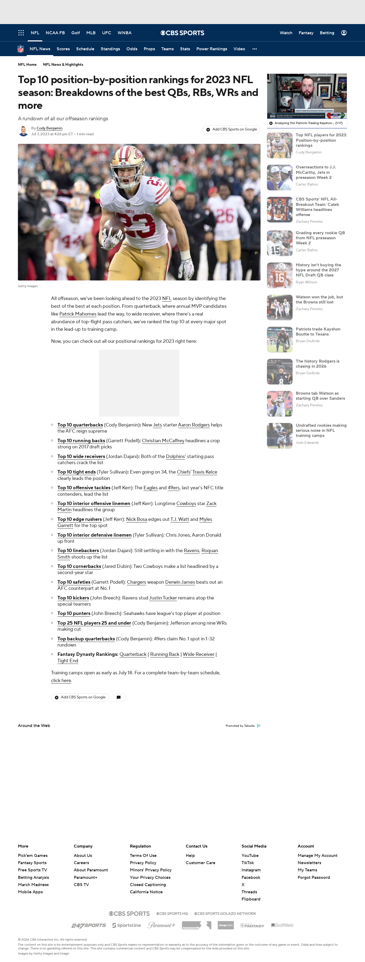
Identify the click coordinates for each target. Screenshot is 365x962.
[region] (307, 96)
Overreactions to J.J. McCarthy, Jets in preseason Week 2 (316, 172)
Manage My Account (317, 855)
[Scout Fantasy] (252, 925)
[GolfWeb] (282, 925)
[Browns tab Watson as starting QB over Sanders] (280, 404)
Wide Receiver (198, 654)
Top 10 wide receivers (81, 456)
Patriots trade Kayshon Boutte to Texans (318, 331)
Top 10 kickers (73, 598)
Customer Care (200, 862)
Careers (81, 862)
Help (190, 855)
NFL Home (27, 64)
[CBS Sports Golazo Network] (225, 913)
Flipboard (251, 899)
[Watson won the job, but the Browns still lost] (280, 307)
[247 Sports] (88, 924)
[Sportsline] (126, 924)
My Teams (307, 870)
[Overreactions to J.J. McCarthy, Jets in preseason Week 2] (280, 177)
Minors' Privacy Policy (151, 870)
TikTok (248, 862)
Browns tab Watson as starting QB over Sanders (320, 396)
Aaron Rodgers (194, 425)
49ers (174, 488)
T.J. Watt (179, 519)
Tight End (67, 661)
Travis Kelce (204, 472)
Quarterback (132, 654)
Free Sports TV (32, 870)
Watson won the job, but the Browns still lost (319, 299)
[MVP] (226, 923)
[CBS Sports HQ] (172, 913)
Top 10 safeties (73, 582)
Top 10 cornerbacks (79, 566)
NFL (167, 298)
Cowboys (186, 504)
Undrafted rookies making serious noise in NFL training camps (321, 430)
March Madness (33, 884)
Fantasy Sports (32, 862)
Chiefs (184, 472)
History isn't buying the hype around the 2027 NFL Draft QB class (318, 270)
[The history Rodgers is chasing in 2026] (280, 371)
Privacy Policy (143, 862)
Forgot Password (314, 877)
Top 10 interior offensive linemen (93, 504)
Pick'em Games (33, 855)
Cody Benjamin (50, 128)
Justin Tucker (163, 598)
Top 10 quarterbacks (80, 425)
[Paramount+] (161, 924)
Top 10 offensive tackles (83, 488)
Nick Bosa (136, 519)
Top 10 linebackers (78, 551)
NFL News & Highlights (63, 64)
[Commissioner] (196, 923)
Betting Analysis (33, 877)
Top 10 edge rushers (79, 519)
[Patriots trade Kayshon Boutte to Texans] (280, 339)
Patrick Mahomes (77, 314)
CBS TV (81, 884)
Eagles (150, 488)
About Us (83, 855)
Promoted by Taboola (240, 726)
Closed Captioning (148, 879)
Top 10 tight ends (76, 472)
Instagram (251, 870)
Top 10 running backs (81, 441)
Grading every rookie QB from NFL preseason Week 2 (320, 238)
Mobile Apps (30, 892)
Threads (249, 892)
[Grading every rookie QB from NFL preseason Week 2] (280, 243)
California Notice (146, 887)
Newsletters (309, 862)
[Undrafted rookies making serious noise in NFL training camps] (280, 436)
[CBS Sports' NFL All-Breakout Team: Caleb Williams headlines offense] (280, 209)
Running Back (164, 654)
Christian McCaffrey (163, 441)
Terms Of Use (143, 855)
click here (61, 681)
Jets (157, 425)
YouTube (250, 855)
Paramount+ (85, 877)
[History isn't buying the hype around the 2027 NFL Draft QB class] (280, 275)
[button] (255, 48)
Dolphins (175, 456)
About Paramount (91, 870)
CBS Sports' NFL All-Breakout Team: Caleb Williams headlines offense (317, 207)
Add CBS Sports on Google (234, 129)
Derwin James (180, 582)
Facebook (251, 877)
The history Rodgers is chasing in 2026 (317, 364)
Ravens (191, 551)
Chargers (136, 582)
